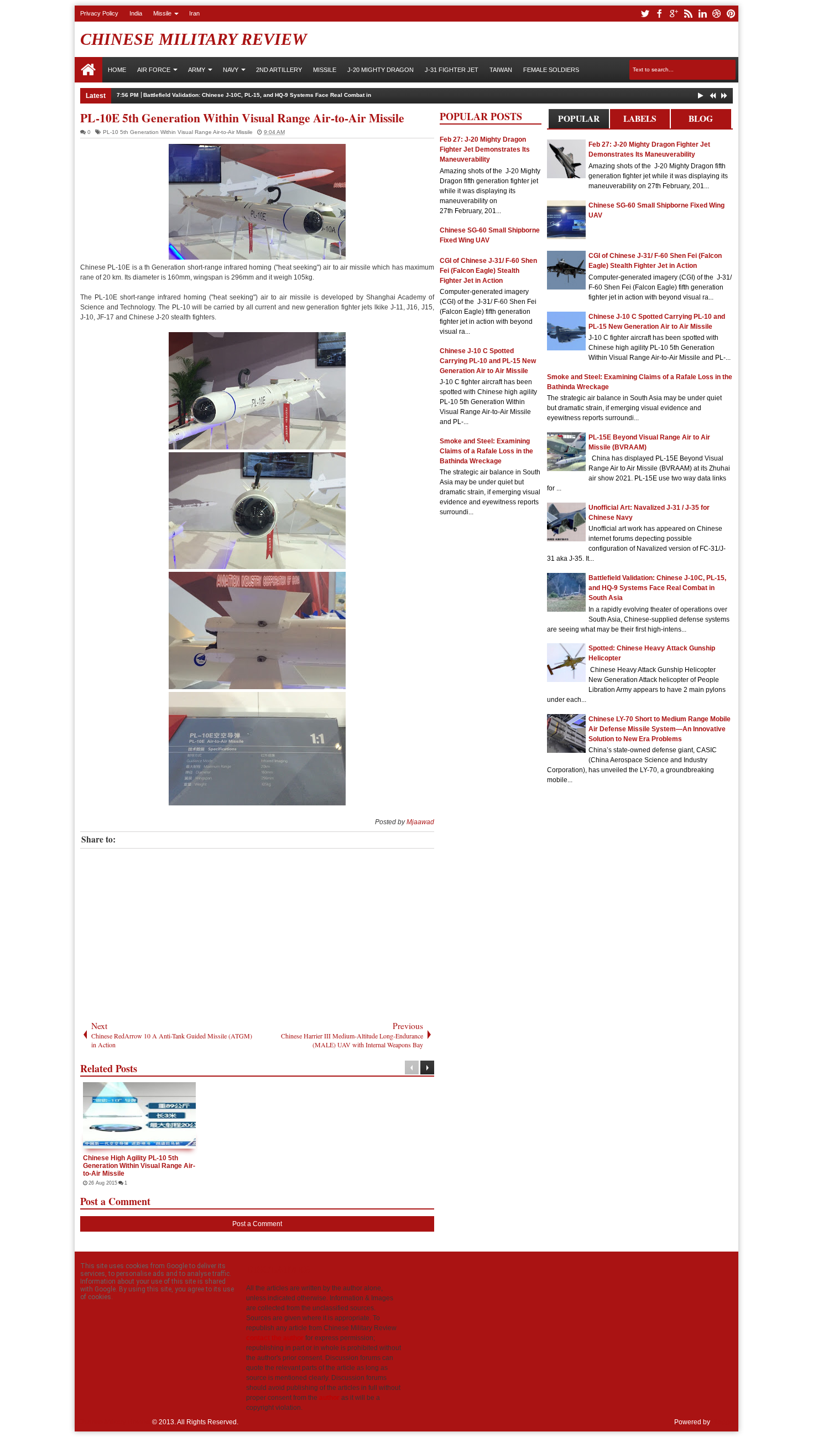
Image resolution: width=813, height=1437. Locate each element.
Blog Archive (701, 120)
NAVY (230, 69)
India (135, 13)
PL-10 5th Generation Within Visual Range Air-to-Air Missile (178, 132)
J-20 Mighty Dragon (380, 69)
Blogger (724, 1422)
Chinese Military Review (193, 39)
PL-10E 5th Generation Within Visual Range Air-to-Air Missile (242, 117)
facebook (659, 14)
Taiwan (500, 69)
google (673, 14)
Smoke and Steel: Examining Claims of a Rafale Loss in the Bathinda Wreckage (486, 451)
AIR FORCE (153, 69)
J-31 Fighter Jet (451, 69)
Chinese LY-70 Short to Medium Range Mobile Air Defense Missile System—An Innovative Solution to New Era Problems (659, 729)
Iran (194, 13)
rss (688, 14)
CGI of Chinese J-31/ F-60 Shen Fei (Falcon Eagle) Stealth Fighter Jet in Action (488, 271)
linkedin (702, 14)
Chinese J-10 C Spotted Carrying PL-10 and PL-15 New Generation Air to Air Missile (488, 361)
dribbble (717, 14)
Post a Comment (257, 1224)
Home (88, 69)
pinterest (731, 14)
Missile (162, 13)
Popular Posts (579, 120)
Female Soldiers (551, 69)
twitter (645, 14)
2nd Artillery (279, 69)
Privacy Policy (99, 13)
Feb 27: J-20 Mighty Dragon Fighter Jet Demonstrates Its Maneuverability (485, 149)
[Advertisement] (257, 931)
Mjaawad (420, 822)
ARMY (196, 69)
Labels (639, 118)
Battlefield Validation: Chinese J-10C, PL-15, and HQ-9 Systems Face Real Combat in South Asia (272, 95)
